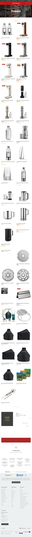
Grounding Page (22, 506)
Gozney (12, 499)
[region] (22, 418)
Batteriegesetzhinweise (23, 496)
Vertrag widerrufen (5, 524)
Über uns (21, 490)
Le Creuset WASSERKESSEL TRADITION (12, 466)
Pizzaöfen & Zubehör (4, 497)
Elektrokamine (3, 493)
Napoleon (12, 490)
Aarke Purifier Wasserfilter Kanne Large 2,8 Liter (23, 203)
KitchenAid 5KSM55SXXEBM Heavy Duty (4, 462)
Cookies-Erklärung (22, 500)
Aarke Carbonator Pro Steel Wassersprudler (22, 120)
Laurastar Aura (27, 461)
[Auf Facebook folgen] (1, 528)
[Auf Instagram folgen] (4, 528)
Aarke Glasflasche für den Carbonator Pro (7, 141)
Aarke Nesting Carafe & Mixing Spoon (21, 161)
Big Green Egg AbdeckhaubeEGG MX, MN (7, 383)
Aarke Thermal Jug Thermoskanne (6, 223)
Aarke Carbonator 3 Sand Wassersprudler (7, 100)
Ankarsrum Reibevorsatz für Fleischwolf (7, 303)
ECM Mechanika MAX (20, 458)
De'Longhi (12, 496)
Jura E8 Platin (20, 459)
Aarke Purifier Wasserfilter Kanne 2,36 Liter (7, 203)
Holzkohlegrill (3, 499)
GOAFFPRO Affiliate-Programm (24, 503)
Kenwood (12, 506)
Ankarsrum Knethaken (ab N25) (5, 250)
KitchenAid (12, 493)
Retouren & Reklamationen (24, 493)
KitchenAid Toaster (12, 461)
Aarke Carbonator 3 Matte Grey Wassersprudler (23, 58)
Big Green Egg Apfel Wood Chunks (21, 383)
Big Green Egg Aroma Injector (5, 402)
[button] (14, 418)
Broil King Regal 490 (12, 458)
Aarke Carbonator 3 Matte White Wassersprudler (8, 78)
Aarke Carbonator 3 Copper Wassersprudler (22, 37)
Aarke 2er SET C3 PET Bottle (5, 37)
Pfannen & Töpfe (3, 500)
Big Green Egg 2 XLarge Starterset (6, 323)
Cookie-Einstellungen (23, 499)
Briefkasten (4, 458)
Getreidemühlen (3, 496)
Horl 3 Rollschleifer (12, 459)
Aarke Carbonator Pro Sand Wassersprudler (7, 120)
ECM (12, 503)
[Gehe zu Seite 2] (18, 407)
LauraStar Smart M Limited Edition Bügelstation (20, 462)
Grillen (2, 503)
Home (2, 18)
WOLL (12, 497)
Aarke (12, 500)
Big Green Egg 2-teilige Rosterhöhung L (22, 323)
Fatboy (27, 458)
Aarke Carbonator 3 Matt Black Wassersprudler (8, 58)
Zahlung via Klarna (22, 497)
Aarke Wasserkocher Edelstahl (20, 223)
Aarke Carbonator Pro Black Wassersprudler (22, 100)
